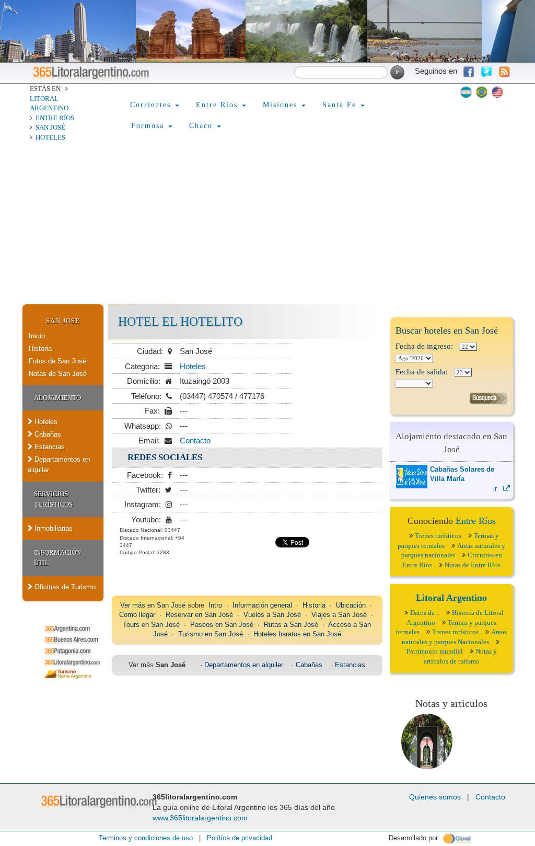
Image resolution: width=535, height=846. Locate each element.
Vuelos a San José (272, 615)
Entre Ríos (55, 118)
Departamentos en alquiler (59, 464)
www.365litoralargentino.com (200, 818)
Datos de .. (424, 612)
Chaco (202, 126)
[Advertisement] (267, 225)
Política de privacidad (239, 838)
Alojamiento (57, 398)
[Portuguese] (481, 92)
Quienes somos (435, 797)
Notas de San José (58, 374)
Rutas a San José (291, 624)
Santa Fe (340, 105)
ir (498, 489)
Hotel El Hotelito (180, 321)
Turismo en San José (210, 634)
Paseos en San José (221, 624)
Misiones (281, 105)
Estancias (48, 447)
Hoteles (50, 137)
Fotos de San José (57, 361)
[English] (497, 92)
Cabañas (46, 434)
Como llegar (137, 615)
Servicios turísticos (53, 499)
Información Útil (57, 557)
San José (50, 127)
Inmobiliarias (52, 528)
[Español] (466, 92)
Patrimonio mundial (434, 651)
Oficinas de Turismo (64, 587)
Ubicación (351, 605)
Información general (262, 605)
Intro (215, 605)
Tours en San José (151, 624)
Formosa (149, 126)
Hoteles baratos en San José (297, 634)
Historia (40, 348)
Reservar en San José (199, 615)
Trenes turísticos (438, 536)
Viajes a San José (339, 615)
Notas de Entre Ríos (473, 565)
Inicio (37, 336)
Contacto (195, 440)
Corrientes (152, 105)
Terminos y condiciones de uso (146, 838)
